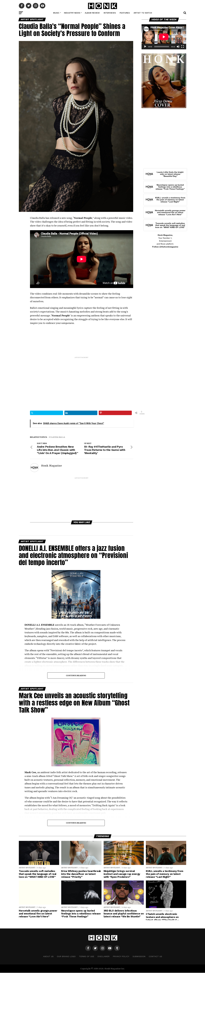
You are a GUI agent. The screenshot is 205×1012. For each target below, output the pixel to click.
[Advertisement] (81, 378)
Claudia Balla (57, 437)
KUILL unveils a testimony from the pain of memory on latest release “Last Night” (170, 200)
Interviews (110, 13)
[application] (164, 36)
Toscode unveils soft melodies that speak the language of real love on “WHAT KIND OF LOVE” (170, 225)
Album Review (92, 13)
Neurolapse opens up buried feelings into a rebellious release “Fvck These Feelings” (170, 187)
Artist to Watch (143, 13)
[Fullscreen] (182, 46)
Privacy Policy (121, 956)
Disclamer (103, 956)
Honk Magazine (51, 465)
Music (56, 13)
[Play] (145, 46)
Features (125, 13)
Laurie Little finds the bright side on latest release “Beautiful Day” (170, 174)
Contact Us (155, 956)
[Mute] (178, 46)
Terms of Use (86, 956)
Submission (139, 956)
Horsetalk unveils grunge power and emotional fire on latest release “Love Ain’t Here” (170, 212)
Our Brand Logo (66, 956)
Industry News (72, 13)
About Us (48, 956)
